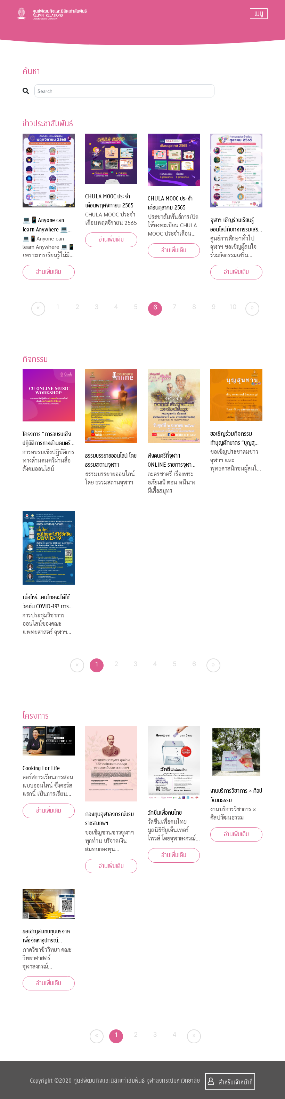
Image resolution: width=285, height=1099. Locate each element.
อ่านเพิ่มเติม (48, 272)
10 (233, 306)
